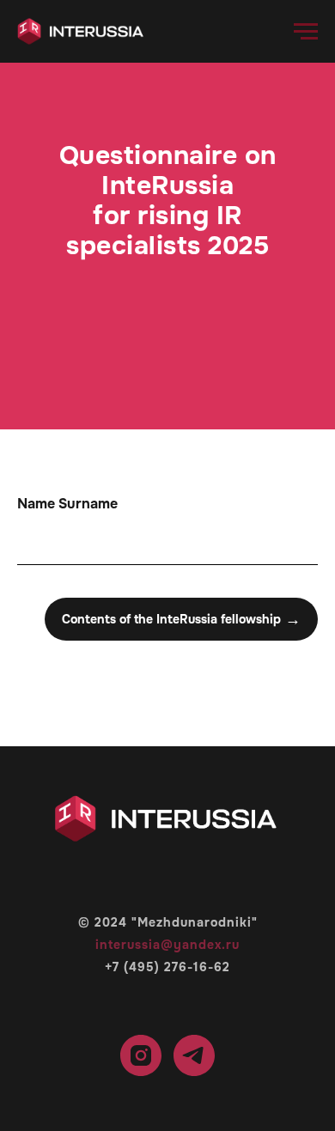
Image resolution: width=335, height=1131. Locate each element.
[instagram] (140, 1055)
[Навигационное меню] (306, 31)
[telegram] (194, 1055)
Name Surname (67, 504)
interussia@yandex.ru (167, 944)
